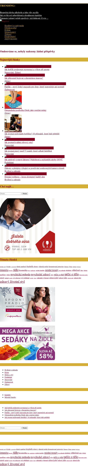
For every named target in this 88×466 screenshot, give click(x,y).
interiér (11, 270)
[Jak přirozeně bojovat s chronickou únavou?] (25, 75)
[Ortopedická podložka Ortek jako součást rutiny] (13, 107)
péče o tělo (72, 274)
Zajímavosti (11, 38)
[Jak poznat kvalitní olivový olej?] (20, 139)
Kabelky (8, 395)
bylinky (8, 267)
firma (70, 267)
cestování (13, 266)
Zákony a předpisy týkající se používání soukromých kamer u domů (34, 168)
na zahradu (62, 270)
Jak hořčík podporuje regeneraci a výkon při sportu (27, 69)
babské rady (3, 266)
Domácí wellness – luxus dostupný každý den (25, 176)
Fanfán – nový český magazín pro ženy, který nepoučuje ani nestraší (34, 86)
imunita (4, 270)
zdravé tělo (77, 278)
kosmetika (23, 270)
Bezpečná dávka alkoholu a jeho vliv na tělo (19, 12)
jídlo (16, 270)
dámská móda (43, 266)
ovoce (85, 270)
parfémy (3, 274)
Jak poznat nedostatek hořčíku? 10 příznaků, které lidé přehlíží (32, 133)
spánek (7, 278)
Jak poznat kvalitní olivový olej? (19, 142)
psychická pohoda (20, 274)
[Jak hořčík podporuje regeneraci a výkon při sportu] (28, 66)
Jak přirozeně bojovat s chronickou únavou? (24, 78)
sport (2, 277)
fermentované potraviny (56, 266)
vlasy (35, 278)
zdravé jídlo (63, 278)
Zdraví (8, 34)
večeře (31, 278)
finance (66, 267)
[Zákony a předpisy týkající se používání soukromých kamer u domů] (35, 165)
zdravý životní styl (12, 281)
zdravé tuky (70, 278)
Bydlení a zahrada (14, 25)
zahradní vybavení (43, 278)
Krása (7, 30)
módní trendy (52, 270)
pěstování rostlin (83, 275)
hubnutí (74, 266)
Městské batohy (10, 397)
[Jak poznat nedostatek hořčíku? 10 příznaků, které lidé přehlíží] (13, 130)
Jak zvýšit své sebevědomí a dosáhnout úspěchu (21, 15)
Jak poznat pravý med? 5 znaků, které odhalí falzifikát (28, 150)
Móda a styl (10, 28)
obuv (81, 270)
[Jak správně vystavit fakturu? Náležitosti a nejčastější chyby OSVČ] (35, 156)
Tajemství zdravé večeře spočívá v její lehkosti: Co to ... (24, 18)
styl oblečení (17, 278)
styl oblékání (25, 278)
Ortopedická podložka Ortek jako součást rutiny (25, 110)
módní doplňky (40, 270)
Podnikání (10, 36)
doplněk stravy (32, 266)
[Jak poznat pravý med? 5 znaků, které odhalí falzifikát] (29, 148)
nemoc (69, 270)
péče (52, 275)
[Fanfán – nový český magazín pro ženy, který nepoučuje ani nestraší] (35, 83)
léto (29, 270)
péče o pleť (59, 274)
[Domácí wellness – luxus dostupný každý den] (26, 173)
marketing (32, 270)
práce (8, 275)
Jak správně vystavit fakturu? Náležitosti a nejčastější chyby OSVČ (34, 159)
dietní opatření (21, 266)
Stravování (10, 32)
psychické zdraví (40, 274)
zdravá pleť (53, 277)
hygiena (79, 266)
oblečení (76, 270)
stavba (10, 278)
